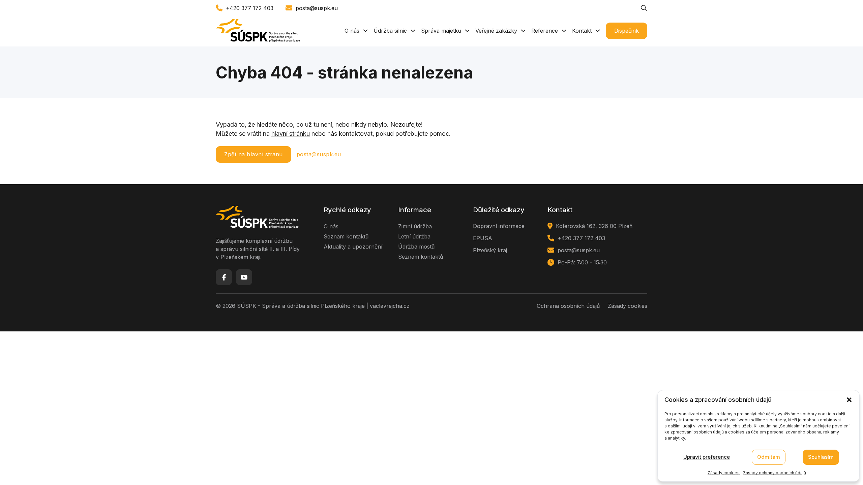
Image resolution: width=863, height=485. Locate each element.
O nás (352, 30)
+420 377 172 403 (249, 8)
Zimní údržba (415, 226)
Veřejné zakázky (496, 30)
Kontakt (582, 30)
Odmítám (768, 457)
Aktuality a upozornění (353, 246)
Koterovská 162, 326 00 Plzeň (594, 226)
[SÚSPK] (258, 30)
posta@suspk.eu (317, 8)
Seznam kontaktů (346, 236)
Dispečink (626, 30)
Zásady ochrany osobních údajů (774, 472)
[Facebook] (224, 277)
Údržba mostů (416, 246)
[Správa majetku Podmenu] (467, 30)
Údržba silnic (390, 30)
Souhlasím (821, 457)
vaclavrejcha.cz (390, 305)
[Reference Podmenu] (564, 30)
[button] (849, 399)
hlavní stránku (290, 133)
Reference (544, 30)
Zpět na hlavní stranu (253, 154)
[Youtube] (244, 277)
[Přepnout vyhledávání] (644, 8)
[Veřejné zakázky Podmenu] (523, 30)
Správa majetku (441, 30)
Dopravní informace (499, 226)
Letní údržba (414, 236)
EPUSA (482, 238)
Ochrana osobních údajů (568, 305)
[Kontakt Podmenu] (597, 30)
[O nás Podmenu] (365, 30)
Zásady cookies (724, 472)
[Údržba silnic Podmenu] (413, 30)
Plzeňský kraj (490, 250)
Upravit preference (706, 457)
